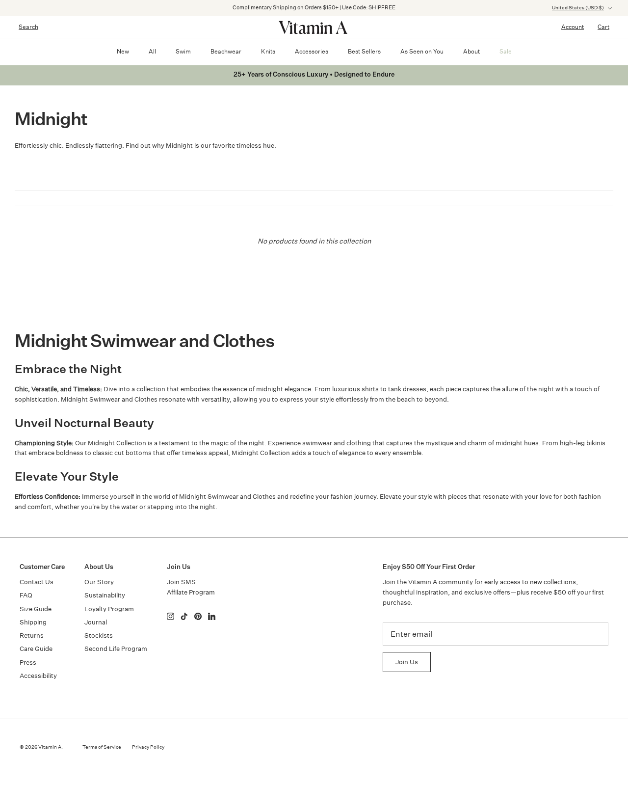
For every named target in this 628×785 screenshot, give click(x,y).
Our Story (99, 582)
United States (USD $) (578, 7)
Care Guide (36, 649)
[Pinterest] (198, 616)
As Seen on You (422, 51)
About (471, 51)
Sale (505, 51)
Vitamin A (49, 747)
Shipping (33, 622)
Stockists (98, 635)
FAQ (26, 595)
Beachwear (225, 51)
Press (28, 662)
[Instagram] (170, 616)
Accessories (311, 51)
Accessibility (38, 676)
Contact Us (36, 582)
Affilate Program (191, 592)
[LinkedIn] (211, 616)
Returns (32, 635)
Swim (183, 51)
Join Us (406, 662)
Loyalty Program (109, 609)
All (152, 51)
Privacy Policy (148, 747)
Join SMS (181, 582)
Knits (268, 51)
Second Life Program (115, 649)
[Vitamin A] (314, 27)
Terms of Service (101, 747)
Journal (95, 622)
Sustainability (104, 595)
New (123, 51)
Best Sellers (364, 51)
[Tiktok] (184, 616)
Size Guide (36, 609)
